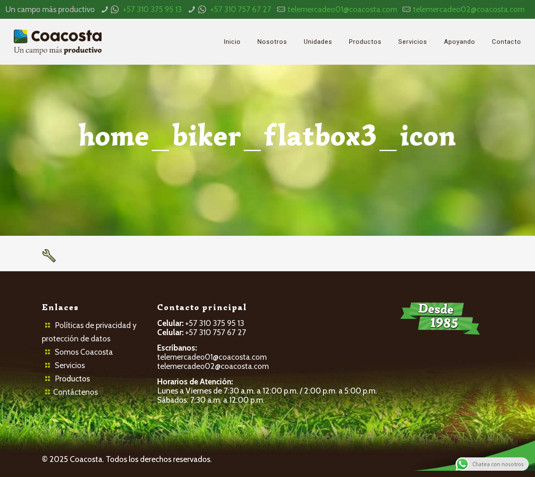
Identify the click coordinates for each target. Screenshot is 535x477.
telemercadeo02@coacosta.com (469, 9)
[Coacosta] (58, 42)
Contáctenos (75, 392)
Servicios (70, 365)
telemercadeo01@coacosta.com (342, 9)
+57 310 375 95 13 (152, 9)
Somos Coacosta (84, 352)
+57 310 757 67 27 (240, 9)
